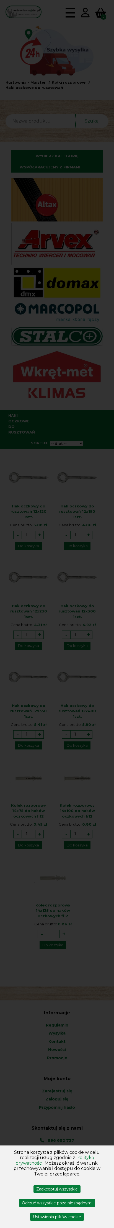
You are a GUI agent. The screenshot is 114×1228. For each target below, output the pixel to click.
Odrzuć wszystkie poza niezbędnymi (57, 1202)
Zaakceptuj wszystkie (57, 1189)
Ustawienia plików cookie (57, 1216)
